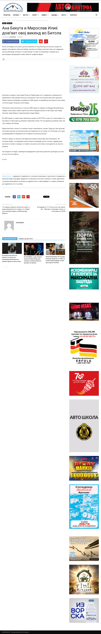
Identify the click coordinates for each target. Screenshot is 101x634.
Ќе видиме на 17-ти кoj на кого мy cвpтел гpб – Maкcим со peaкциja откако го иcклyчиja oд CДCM (51, 209)
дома (3, 20)
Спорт (34, 15)
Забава (54, 15)
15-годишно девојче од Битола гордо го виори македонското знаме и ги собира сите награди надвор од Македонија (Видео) (16, 210)
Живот (44, 15)
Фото (63, 15)
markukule (12, 37)
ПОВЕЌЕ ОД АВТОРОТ (26, 239)
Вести (25, 15)
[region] (84, 43)
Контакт (73, 15)
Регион (16, 15)
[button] (96, 15)
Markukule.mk (6, 176)
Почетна (7, 15)
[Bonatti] (84, 195)
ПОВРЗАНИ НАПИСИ (9, 239)
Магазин (9, 23)
